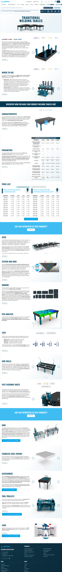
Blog (25, 567)
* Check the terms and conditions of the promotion (22, 11)
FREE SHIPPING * (57, 7)
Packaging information (5, 570)
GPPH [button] (25, 561)
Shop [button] (2, 561)
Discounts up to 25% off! (48, 7)
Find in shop (4, 4)
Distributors (36, 4)
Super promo (43, 4)
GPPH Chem (45, 556)
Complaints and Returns (5, 565)
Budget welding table (28, 550)
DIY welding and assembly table (48, 554)
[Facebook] (2, 558)
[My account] (49, 2)
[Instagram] (9, 558)
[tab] (36, 38)
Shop (58, 1)
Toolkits (44, 553)
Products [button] (27, 546)
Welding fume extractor (28, 556)
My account (3, 564)
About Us (27, 4)
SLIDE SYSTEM (45, 551)
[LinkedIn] (7, 558)
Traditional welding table (28, 548)
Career (25, 565)
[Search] (46, 2)
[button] (33, 52)
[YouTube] (4, 558)
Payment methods (4, 568)
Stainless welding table (47, 548)
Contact (31, 4)
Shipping (2, 567)
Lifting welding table (47, 550)
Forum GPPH (26, 568)
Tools (25, 553)
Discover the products (11, 4)
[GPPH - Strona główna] (5, 2)
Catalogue (22, 4)
